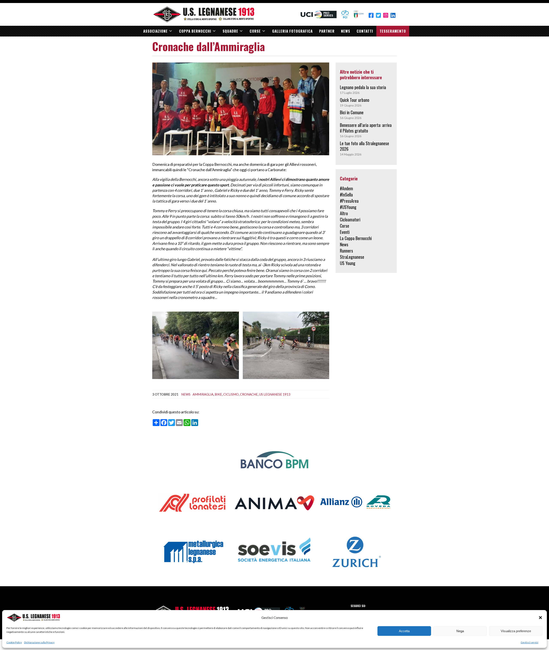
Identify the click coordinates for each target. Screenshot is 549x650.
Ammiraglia (203, 394)
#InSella (346, 194)
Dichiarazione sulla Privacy (39, 642)
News (345, 31)
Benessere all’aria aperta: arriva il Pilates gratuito (366, 127)
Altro (344, 213)
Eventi (345, 232)
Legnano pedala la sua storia (363, 87)
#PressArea (349, 201)
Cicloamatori (350, 219)
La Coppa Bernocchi (356, 238)
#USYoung (348, 207)
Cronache (249, 394)
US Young (347, 263)
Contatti (365, 31)
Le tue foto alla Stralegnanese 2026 (364, 146)
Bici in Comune (351, 112)
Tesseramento (393, 31)
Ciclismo (231, 394)
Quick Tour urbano (354, 100)
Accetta (404, 631)
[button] (540, 617)
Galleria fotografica (292, 31)
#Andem (346, 188)
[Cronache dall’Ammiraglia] (240, 108)
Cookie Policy (14, 642)
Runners (346, 250)
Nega (460, 631)
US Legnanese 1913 (274, 394)
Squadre (230, 31)
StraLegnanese (352, 257)
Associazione (155, 31)
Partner (327, 31)
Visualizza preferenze (516, 631)
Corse (255, 31)
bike (218, 394)
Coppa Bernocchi (195, 31)
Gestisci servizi (529, 642)
